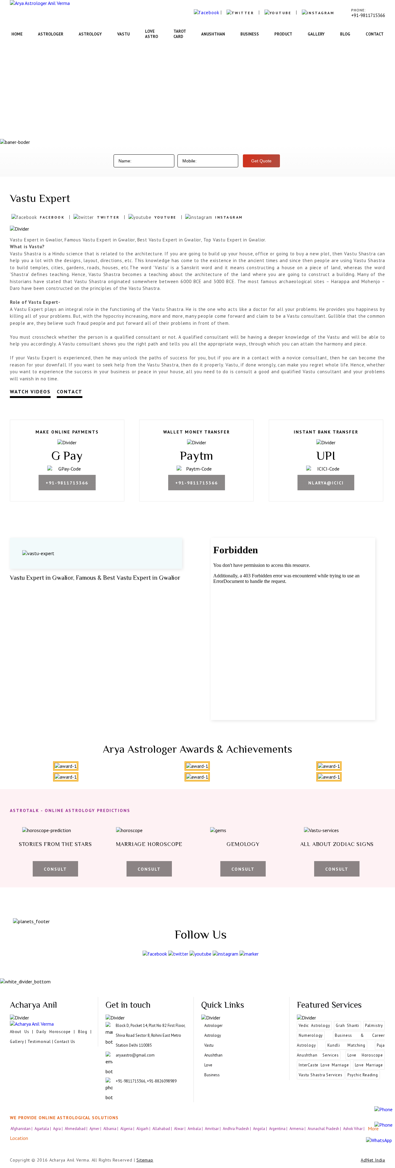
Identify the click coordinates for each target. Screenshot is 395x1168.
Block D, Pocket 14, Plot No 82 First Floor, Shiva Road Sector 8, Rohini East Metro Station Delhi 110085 (150, 1035)
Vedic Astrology (314, 1025)
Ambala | (196, 1128)
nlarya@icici (326, 483)
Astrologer (50, 34)
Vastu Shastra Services (321, 1075)
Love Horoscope (365, 1055)
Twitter (108, 217)
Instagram (229, 217)
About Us (19, 1031)
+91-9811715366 (67, 483)
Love (208, 1065)
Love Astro (151, 34)
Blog (345, 34)
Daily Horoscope (53, 1031)
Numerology (311, 1035)
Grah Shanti (347, 1025)
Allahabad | (162, 1128)
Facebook (52, 217)
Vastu (123, 34)
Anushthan (213, 34)
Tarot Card (179, 34)
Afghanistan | (21, 1128)
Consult (55, 869)
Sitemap (144, 1160)
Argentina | (278, 1128)
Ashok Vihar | (354, 1128)
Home (17, 34)
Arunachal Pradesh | (325, 1128)
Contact (375, 34)
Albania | (111, 1128)
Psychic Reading (362, 1075)
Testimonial (39, 1041)
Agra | (58, 1128)
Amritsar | (213, 1128)
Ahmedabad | (76, 1128)
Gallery (316, 34)
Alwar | (180, 1128)
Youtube (165, 217)
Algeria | (127, 1128)
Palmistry (374, 1025)
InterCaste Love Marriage (324, 1065)
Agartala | (43, 1128)
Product (283, 34)
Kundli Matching (346, 1045)
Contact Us (64, 1041)
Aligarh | (143, 1128)
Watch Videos (30, 391)
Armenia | (297, 1128)
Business (249, 34)
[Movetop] (361, 1010)
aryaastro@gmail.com (135, 1055)
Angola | (260, 1128)
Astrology (90, 34)
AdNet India (373, 1160)
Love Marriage (369, 1065)
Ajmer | (95, 1128)
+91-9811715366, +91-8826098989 (146, 1081)
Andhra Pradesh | (237, 1128)
